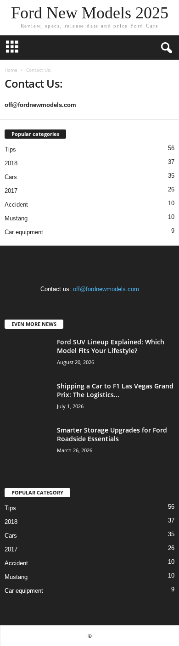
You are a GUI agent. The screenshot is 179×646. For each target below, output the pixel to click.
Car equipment (24, 232)
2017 (11, 190)
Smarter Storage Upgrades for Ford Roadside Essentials (112, 434)
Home (11, 70)
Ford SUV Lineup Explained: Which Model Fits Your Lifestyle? (110, 346)
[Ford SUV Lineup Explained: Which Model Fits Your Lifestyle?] (27, 354)
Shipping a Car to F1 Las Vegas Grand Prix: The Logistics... (115, 390)
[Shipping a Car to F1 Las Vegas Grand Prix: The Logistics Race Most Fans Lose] (27, 399)
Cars (11, 177)
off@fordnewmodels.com (106, 289)
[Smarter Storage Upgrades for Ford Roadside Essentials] (27, 443)
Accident (16, 204)
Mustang (16, 218)
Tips (10, 149)
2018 (11, 163)
